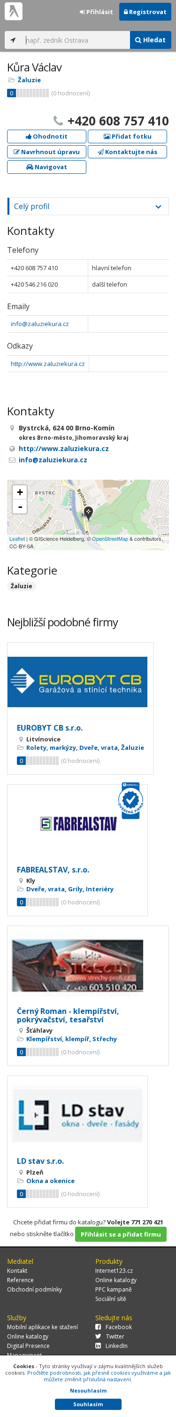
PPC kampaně (113, 1289)
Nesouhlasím (88, 1390)
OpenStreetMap (110, 538)
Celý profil (31, 206)
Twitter (115, 1336)
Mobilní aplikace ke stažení (42, 1327)
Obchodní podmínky (34, 1289)
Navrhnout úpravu (50, 152)
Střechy (104, 1039)
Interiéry (100, 889)
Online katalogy (116, 1280)
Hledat (153, 39)
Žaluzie (29, 80)
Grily (75, 889)
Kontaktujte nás (130, 152)
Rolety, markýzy (51, 747)
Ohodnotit (49, 136)
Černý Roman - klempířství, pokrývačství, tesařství (68, 1015)
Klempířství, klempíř (57, 1039)
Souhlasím (88, 1404)
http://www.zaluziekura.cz (48, 363)
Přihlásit (99, 12)
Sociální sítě (110, 1299)
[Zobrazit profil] (80, 682)
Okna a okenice (50, 1180)
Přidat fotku (131, 136)
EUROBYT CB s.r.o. (50, 728)
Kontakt (17, 1271)
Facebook (119, 1327)
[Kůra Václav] (88, 514)
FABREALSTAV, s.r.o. (53, 869)
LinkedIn (117, 1346)
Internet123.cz (114, 1271)
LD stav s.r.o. (40, 1161)
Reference (20, 1280)
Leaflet (17, 538)
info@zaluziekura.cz (40, 323)
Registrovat (147, 12)
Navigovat (50, 167)
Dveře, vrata (98, 747)
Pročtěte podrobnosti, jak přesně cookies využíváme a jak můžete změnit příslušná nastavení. (99, 1376)
